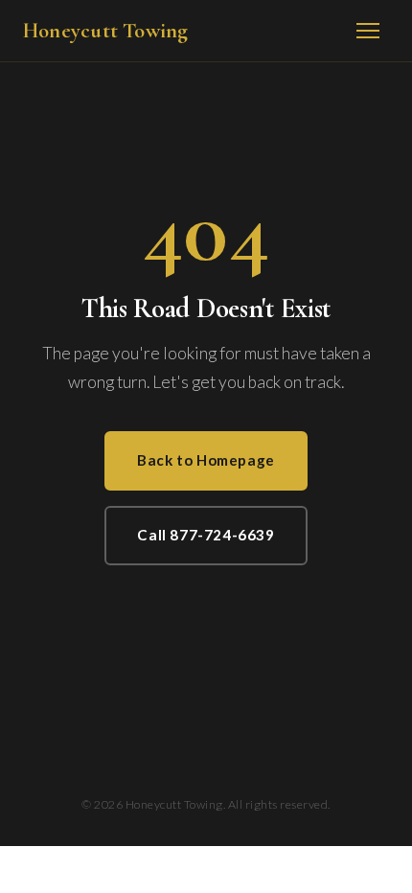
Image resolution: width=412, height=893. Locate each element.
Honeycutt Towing (106, 30)
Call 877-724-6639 (205, 534)
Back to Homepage (206, 460)
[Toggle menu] (368, 31)
